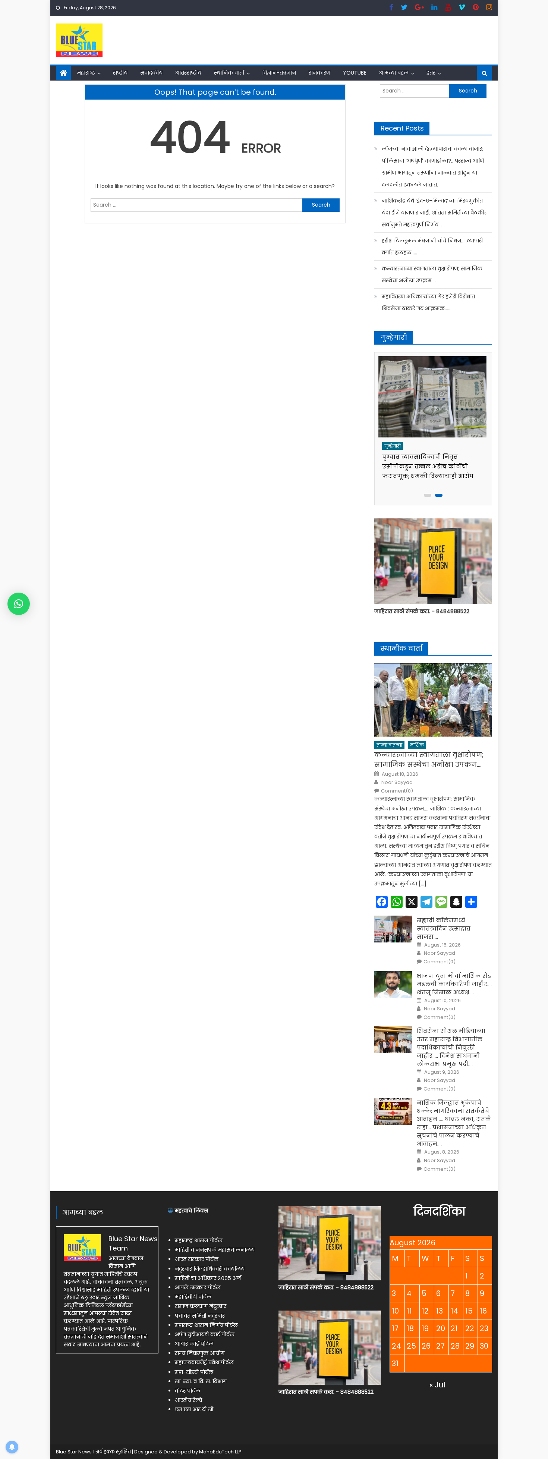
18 (410, 1328)
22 (469, 1328)
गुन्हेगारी (393, 446)
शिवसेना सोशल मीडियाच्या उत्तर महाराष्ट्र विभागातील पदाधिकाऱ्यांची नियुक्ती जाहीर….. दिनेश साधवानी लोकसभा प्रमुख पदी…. (451, 1047)
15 (469, 1311)
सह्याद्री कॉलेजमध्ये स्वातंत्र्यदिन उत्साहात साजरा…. (443, 928)
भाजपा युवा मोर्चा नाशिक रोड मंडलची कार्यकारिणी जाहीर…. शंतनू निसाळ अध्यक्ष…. (454, 984)
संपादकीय (151, 72)
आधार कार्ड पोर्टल (194, 1343)
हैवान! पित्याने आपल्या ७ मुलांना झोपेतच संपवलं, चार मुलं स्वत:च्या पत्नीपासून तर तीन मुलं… (426, 466)
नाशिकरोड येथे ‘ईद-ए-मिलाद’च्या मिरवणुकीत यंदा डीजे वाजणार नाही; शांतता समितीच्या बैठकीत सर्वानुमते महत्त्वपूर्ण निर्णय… (435, 212)
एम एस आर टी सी (194, 1409)
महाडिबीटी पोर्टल (193, 1296)
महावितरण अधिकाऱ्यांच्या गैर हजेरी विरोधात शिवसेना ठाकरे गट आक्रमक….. (428, 302)
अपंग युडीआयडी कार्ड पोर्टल (204, 1334)
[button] (18, 604)
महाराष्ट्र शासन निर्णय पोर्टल (206, 1325)
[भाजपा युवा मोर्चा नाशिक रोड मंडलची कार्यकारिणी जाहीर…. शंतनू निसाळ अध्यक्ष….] (393, 984)
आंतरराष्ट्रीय (188, 72)
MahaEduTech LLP (220, 1451)
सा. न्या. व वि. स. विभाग (201, 1381)
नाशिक (417, 745)
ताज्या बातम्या (389, 745)
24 (396, 1346)
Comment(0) (397, 791)
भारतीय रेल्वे (188, 1400)
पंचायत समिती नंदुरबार (200, 1316)
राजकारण (319, 72)
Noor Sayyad (397, 782)
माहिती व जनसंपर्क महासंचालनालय (215, 1250)
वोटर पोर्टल (187, 1390)
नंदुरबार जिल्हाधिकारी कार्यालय (210, 1269)
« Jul (437, 1385)
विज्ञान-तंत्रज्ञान (279, 72)
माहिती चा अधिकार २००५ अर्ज (208, 1278)
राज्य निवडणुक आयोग (199, 1353)
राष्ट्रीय (120, 72)
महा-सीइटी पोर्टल (194, 1372)
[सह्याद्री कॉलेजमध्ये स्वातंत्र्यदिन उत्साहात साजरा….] (393, 929)
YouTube (354, 72)
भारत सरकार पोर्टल (196, 1259)
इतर (430, 72)
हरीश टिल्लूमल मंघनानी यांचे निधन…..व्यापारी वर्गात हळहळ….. (432, 246)
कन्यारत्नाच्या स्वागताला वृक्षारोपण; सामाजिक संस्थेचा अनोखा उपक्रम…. (432, 274)
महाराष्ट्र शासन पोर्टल (199, 1240)
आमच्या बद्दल (394, 72)
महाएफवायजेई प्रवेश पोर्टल (204, 1362)
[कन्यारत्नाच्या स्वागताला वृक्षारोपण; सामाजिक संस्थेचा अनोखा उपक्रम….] (433, 700)
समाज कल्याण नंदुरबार (200, 1306)
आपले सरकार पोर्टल (198, 1287)
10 (395, 1311)
